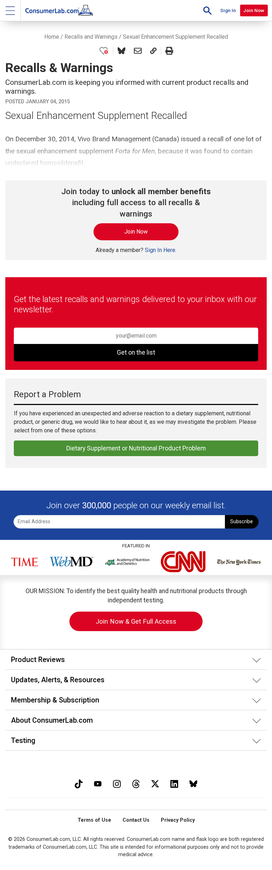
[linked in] (174, 782)
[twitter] (155, 782)
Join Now (253, 10)
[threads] (136, 782)
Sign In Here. (160, 250)
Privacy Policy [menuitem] (178, 820)
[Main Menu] (10, 10)
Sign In (228, 10)
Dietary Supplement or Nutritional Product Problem (136, 448)
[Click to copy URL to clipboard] (153, 51)
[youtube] (98, 782)
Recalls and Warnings (91, 36)
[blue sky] (193, 782)
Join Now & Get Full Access (136, 621)
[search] (207, 10)
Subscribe (241, 522)
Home (51, 36)
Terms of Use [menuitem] (94, 820)
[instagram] (117, 782)
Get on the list (136, 352)
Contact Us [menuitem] (136, 820)
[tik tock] (79, 782)
